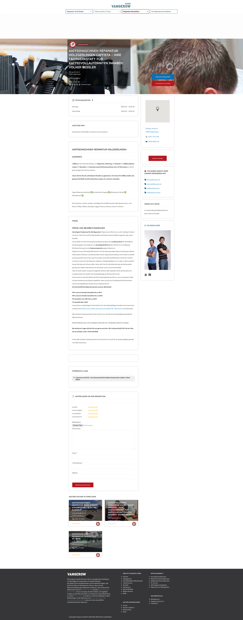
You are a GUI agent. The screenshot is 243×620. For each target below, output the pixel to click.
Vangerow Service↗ (157, 601)
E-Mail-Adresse (77, 463)
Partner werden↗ (129, 608)
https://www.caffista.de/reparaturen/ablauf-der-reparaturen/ (102, 309)
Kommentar (76, 428)
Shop (124, 612)
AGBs (124, 593)
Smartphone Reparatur (158, 577)
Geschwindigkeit (77, 410)
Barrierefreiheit (128, 589)
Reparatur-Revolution (131, 11)
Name (74, 453)
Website (74, 473)
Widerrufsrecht (128, 591)
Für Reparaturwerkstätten (161, 11)
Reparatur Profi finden (75, 11)
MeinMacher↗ (155, 599)
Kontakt (125, 585)
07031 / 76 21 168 (153, 137)
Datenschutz (127, 610)
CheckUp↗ (154, 603)
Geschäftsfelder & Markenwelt (132, 581)
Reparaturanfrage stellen (163, 77)
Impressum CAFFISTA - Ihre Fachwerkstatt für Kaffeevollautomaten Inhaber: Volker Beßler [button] (103, 378)
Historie (125, 577)
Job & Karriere (127, 583)
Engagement (127, 579)
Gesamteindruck (77, 417)
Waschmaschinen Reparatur (160, 579)
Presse (125, 605)
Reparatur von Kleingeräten (160, 587)
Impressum (126, 587)
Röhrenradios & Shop (103, 11)
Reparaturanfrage (157, 158)
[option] (157, 250)
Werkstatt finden (86, 590)
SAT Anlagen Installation (159, 585)
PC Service (154, 583)
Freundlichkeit (76, 413)
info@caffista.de (153, 141)
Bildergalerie (76, 422)
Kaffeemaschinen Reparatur (160, 581)
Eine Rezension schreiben (163, 83)
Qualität (74, 407)
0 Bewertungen (86, 84)
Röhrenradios (78, 596)
